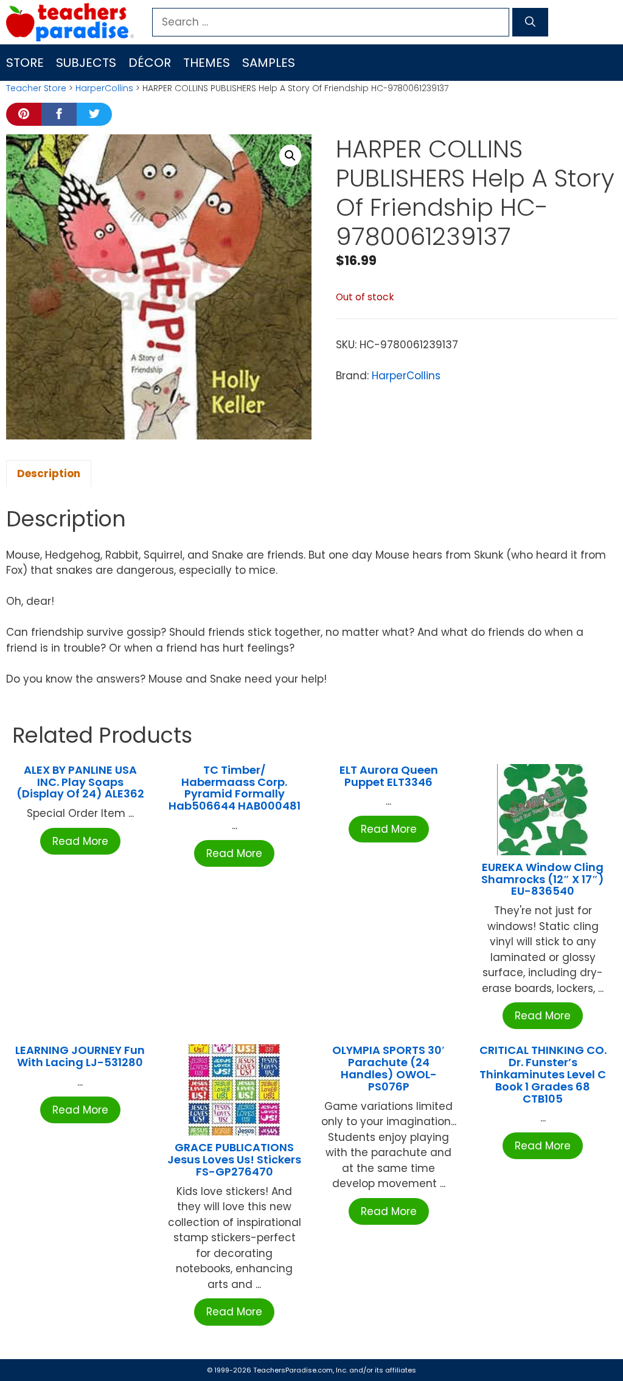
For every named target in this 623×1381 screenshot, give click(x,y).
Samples (268, 62)
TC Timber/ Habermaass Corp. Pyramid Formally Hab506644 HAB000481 (235, 787)
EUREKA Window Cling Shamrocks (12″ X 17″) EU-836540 (542, 879)
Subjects (86, 62)
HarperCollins (104, 88)
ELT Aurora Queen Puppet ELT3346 (388, 776)
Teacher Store (36, 88)
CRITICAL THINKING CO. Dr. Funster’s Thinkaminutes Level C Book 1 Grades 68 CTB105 (543, 1074)
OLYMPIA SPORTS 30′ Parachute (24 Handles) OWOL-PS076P (388, 1067)
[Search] (530, 22)
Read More (80, 841)
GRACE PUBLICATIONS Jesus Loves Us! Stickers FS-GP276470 (234, 1159)
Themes (206, 62)
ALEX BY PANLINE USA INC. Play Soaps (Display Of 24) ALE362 (80, 782)
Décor (149, 62)
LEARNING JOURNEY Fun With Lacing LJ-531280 (80, 1056)
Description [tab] (48, 473)
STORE (25, 62)
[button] (290, 156)
